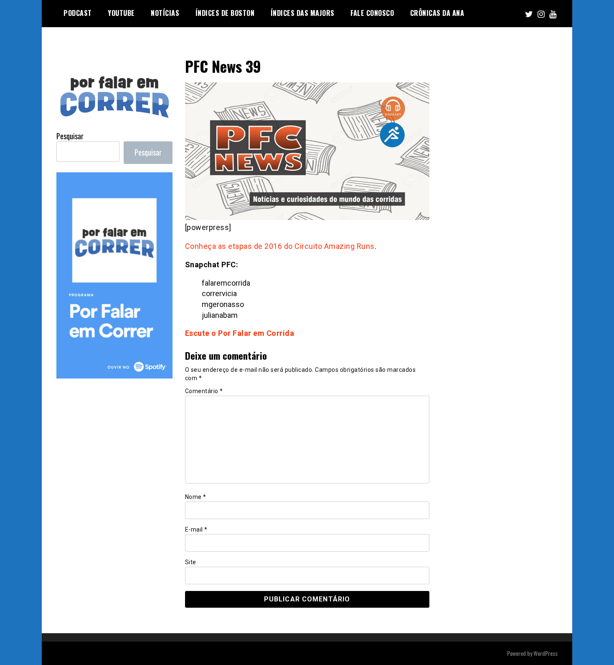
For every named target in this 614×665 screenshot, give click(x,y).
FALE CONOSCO (372, 13)
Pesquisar (70, 135)
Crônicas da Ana (437, 13)
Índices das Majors (303, 13)
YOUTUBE (121, 13)
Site (190, 562)
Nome (195, 497)
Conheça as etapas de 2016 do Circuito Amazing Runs (280, 246)
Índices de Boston (225, 13)
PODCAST (77, 13)
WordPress (545, 653)
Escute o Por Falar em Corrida (239, 333)
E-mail (196, 529)
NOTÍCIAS (165, 13)
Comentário (204, 391)
